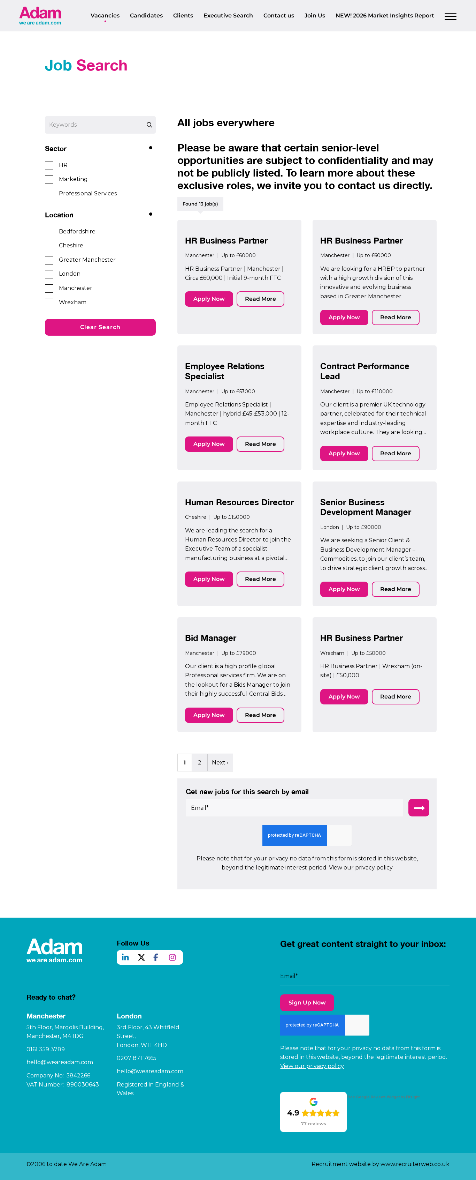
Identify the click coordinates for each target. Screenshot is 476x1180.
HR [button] (63, 165)
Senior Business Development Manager (365, 507)
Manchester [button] (75, 288)
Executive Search (228, 15)
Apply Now (209, 299)
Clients (183, 15)
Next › (220, 762)
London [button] (69, 273)
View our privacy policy (361, 867)
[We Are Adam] (40, 15)
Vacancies (105, 15)
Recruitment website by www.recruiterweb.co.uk (381, 1164)
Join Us (315, 15)
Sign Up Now (307, 1002)
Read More (260, 299)
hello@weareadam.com (59, 1062)
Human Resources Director (239, 502)
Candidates (146, 15)
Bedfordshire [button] (77, 231)
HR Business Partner (226, 240)
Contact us (278, 15)
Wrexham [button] (72, 302)
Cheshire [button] (71, 245)
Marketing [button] (73, 179)
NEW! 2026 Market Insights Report (385, 15)
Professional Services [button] (88, 193)
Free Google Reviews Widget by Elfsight (383, 1097)
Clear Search (100, 327)
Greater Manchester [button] (87, 259)
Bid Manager (210, 638)
